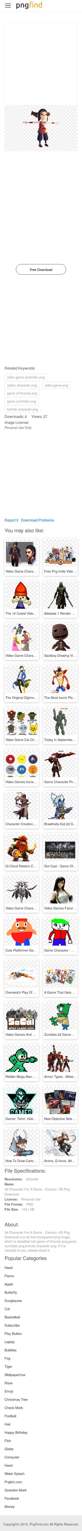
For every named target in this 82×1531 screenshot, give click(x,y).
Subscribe (12, 1325)
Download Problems (37, 520)
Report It (11, 520)
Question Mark (16, 1490)
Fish (8, 1440)
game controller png (21, 401)
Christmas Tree (16, 1399)
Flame (9, 1275)
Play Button (13, 1333)
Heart (9, 1267)
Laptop (10, 1341)
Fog (7, 1358)
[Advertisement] (41, 64)
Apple (9, 1284)
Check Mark (14, 1407)
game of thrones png (22, 393)
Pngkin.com (13, 1481)
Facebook (12, 1498)
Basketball (12, 1317)
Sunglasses (13, 1300)
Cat (7, 1308)
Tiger (8, 1366)
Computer (12, 1457)
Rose (9, 1382)
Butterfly (11, 1292)
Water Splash (14, 1473)
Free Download (41, 269)
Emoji (9, 1391)
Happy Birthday (16, 1432)
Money (10, 1506)
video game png (56, 385)
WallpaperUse (15, 1374)
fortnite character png (22, 409)
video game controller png (26, 377)
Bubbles (11, 1349)
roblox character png (22, 385)
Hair (8, 1424)
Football (10, 1415)
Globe (9, 1448)
